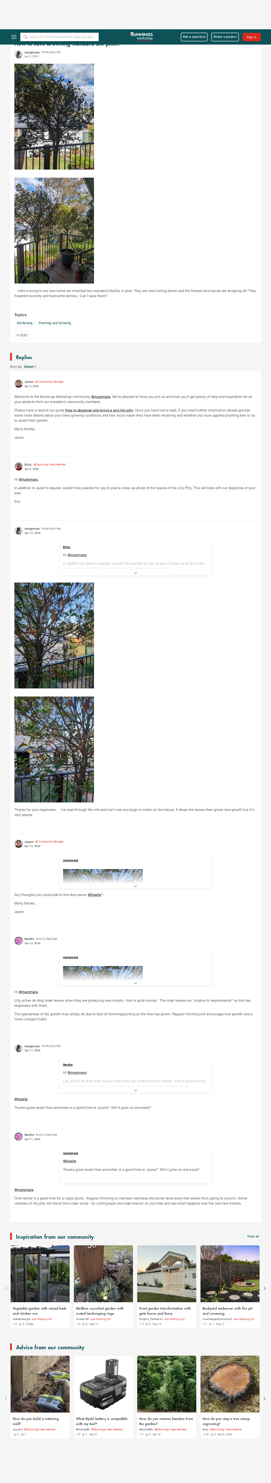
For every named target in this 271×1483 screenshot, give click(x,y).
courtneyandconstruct (217, 1290)
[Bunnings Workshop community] (142, 7)
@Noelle (94, 865)
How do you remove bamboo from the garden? (166, 1392)
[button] (18, 25)
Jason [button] (29, 352)
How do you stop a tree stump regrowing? (226, 1392)
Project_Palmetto (151, 1290)
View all (253, 1207)
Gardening (24, 294)
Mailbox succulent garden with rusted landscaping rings (100, 1281)
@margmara (100, 367)
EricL (206, 1400)
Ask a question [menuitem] (194, 7)
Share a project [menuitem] (225, 7)
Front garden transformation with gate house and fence (165, 1281)
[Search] (25, 7)
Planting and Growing (55, 294)
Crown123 (82, 1290)
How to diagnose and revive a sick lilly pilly (99, 381)
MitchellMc (83, 1400)
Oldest (29, 338)
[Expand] (135, 543)
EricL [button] (28, 435)
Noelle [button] (29, 909)
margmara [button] (32, 23)
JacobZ (18, 1400)
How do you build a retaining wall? (36, 1392)
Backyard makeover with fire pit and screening (227, 1281)
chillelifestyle (21, 1290)
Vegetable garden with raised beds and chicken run (40, 1281)
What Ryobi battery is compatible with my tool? (101, 1392)
